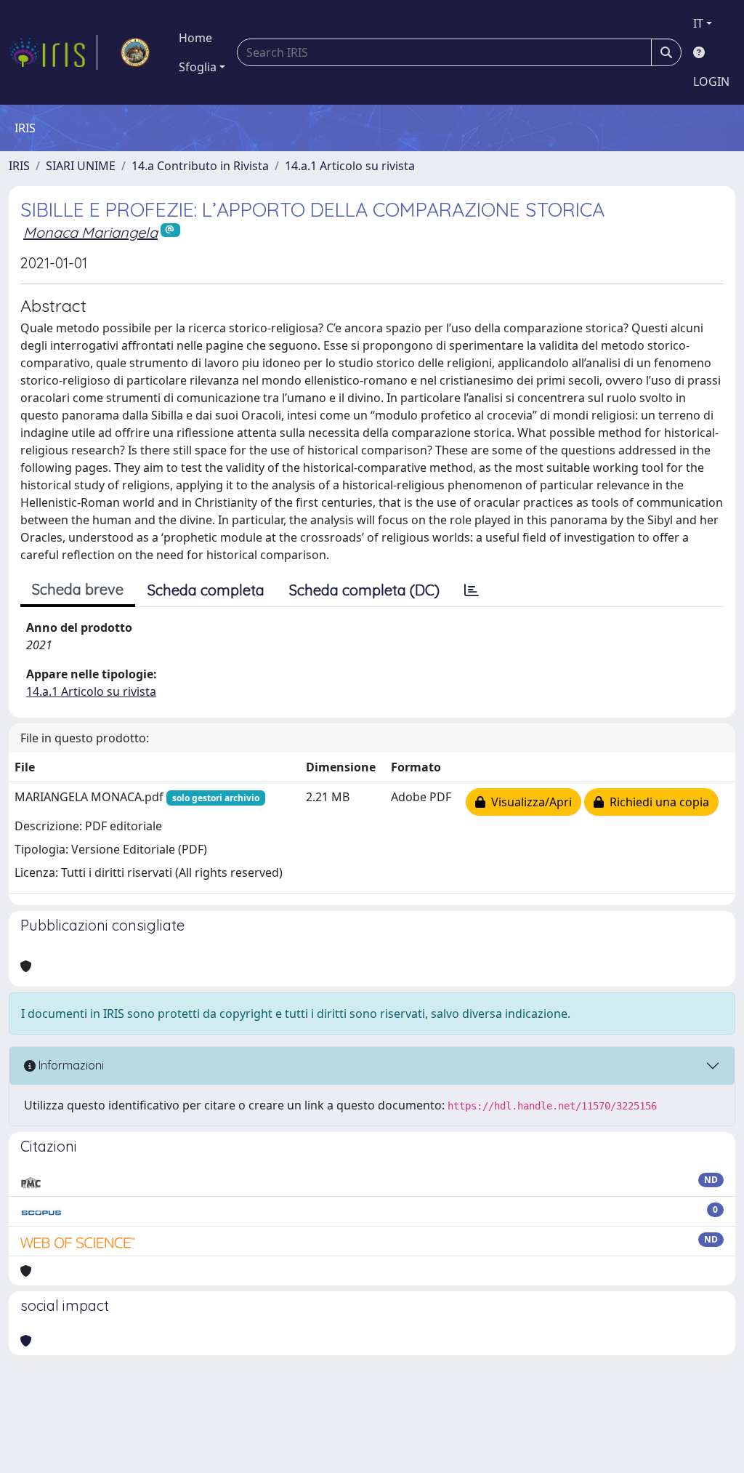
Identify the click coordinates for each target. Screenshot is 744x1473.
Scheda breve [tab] (78, 589)
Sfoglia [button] (198, 67)
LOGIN (711, 81)
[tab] (471, 590)
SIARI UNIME (81, 166)
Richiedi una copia (656, 802)
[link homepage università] (135, 52)
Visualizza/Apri (528, 802)
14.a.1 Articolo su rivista (350, 166)
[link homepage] (53, 52)
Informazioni (70, 1065)
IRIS (19, 166)
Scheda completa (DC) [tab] (364, 590)
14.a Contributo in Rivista (200, 166)
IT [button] (698, 23)
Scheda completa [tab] (205, 590)
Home (195, 38)
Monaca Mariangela (90, 232)
